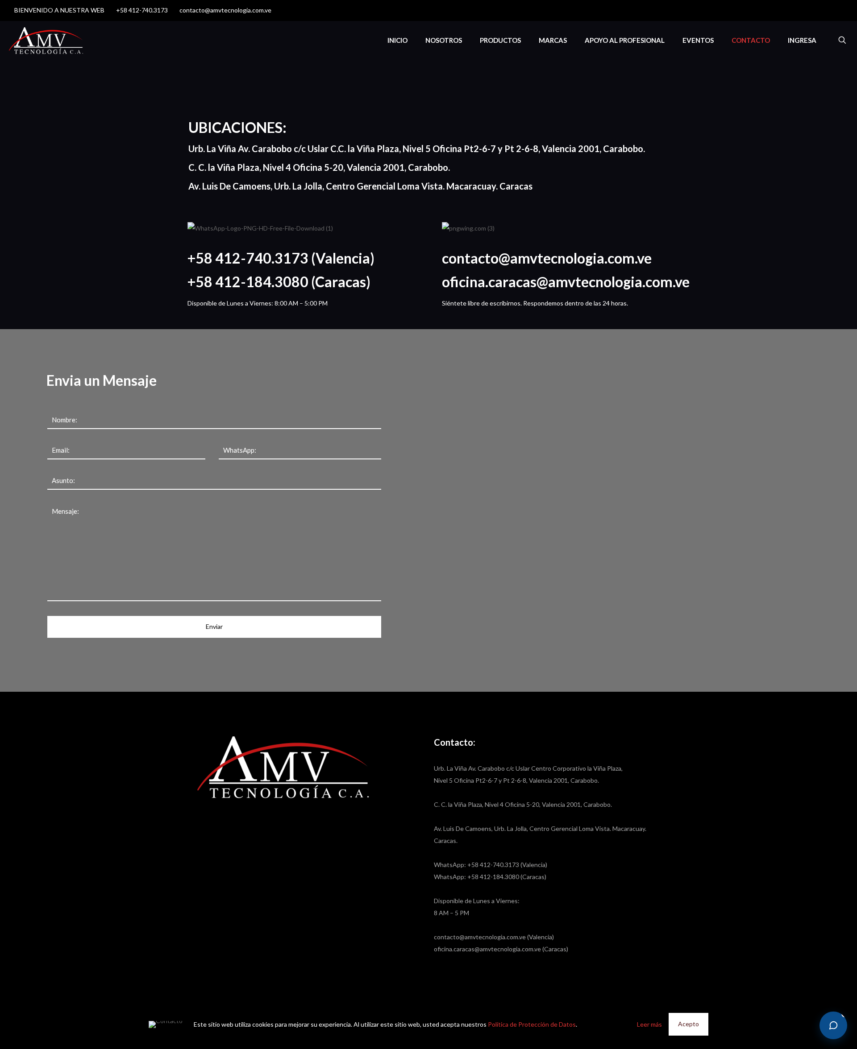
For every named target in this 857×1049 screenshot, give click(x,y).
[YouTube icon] (826, 10)
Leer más (649, 1024)
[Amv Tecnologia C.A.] (46, 40)
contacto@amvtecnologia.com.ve (225, 10)
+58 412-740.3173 (142, 10)
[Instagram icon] (837, 10)
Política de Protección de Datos (532, 1024)
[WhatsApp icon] (804, 10)
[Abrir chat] (833, 1025)
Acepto (688, 1024)
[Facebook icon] (815, 10)
